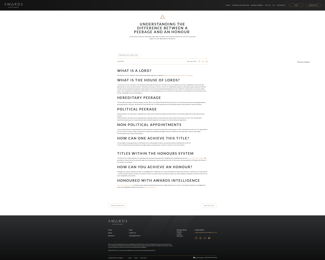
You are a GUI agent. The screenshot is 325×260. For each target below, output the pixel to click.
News (131, 230)
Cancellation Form (134, 235)
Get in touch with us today (125, 185)
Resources (111, 235)
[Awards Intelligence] (13, 5)
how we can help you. (150, 187)
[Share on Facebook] (199, 61)
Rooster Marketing (212, 257)
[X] (205, 238)
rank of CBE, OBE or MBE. (195, 158)
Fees (296, 5)
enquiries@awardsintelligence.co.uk (206, 232)
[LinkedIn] (200, 238)
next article (209, 205)
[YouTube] (209, 238)
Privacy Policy (143, 257)
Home (110, 230)
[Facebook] (196, 238)
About (110, 233)
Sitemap (136, 257)
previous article (117, 205)
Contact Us (313, 5)
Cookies (130, 257)
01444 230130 (199, 230)
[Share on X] (203, 61)
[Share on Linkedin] (206, 61)
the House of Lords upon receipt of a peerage (179, 75)
